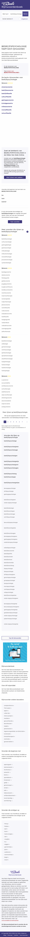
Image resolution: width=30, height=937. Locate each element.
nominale (6, 739)
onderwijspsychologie (10, 502)
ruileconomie (5, 310)
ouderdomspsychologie (11, 542)
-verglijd (6, 839)
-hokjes (6, 826)
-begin (6, 857)
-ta (5, 841)
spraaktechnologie (7, 355)
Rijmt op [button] (5, 14)
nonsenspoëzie (6, 299)
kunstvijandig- (8, 798)
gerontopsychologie (10, 577)
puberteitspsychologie (10, 618)
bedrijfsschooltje (9, 562)
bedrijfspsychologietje (11, 461)
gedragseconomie (8, 100)
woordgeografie (6, 328)
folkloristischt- (8, 793)
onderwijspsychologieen (11, 598)
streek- (6, 788)
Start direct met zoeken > (14, 177)
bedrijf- (4, 202)
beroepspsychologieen (10, 536)
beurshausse (7, 723)
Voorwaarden (24, 935)
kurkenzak (7, 734)
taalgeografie (6, 319)
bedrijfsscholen (8, 556)
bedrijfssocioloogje (9, 514)
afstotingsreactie (7, 398)
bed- (3, 198)
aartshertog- (8, 800)
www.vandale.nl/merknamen (10, 920)
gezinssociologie (6, 248)
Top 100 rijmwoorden (15, 638)
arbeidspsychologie (9, 547)
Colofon (16, 935)
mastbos (6, 718)
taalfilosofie (5, 316)
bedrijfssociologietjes (10, 595)
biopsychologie (8, 568)
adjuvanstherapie (7, 395)
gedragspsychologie (10, 494)
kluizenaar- (7, 780)
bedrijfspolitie (8, 553)
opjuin (6, 710)
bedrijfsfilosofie (7, 93)
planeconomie (6, 305)
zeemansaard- (8, 767)
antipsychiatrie (6, 406)
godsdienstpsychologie (10, 612)
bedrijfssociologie (7, 239)
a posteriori (5, 380)
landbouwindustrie (7, 290)
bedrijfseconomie (7, 90)
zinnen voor (11, 71)
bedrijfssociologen (9, 511)
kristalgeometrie (7, 103)
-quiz (5, 829)
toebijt (6, 726)
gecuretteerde (8, 721)
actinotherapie (6, 389)
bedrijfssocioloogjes (10, 533)
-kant (5, 831)
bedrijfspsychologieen (11, 446)
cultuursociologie (7, 242)
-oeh (5, 836)
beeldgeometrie (6, 272)
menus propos (8, 716)
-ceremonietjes (8, 854)
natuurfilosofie (6, 113)
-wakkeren (7, 852)
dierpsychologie (8, 571)
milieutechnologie (7, 253)
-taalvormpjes (8, 834)
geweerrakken (8, 741)
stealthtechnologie (7, 358)
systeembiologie (6, 262)
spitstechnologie (6, 353)
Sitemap (10, 935)
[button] (27, 232)
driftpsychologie (9, 491)
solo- (5, 790)
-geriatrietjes (8, 847)
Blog (5, 935)
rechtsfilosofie (6, 307)
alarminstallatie (6, 401)
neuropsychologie (9, 586)
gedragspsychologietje (10, 609)
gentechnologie (6, 347)
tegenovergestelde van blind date (14, 731)
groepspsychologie (9, 580)
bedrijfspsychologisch (11, 464)
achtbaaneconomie (7, 386)
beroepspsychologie (10, 488)
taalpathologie (6, 361)
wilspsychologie (8, 592)
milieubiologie (6, 251)
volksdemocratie (6, 325)
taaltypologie (6, 370)
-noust (6, 860)
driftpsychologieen (9, 574)
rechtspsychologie (9, 589)
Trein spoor (7, 708)
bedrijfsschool (8, 559)
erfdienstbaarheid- (9, 795)
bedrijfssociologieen (10, 499)
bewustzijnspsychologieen (11, 606)
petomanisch (8, 728)
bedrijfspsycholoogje (11, 450)
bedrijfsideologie (9, 508)
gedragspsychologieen (10, 539)
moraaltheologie (6, 257)
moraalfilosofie (6, 110)
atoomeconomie (7, 87)
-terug (6, 823)
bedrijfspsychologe (10, 441)
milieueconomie (7, 106)
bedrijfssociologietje (10, 528)
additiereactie (6, 392)
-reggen (6, 844)
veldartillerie (5, 322)
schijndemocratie (7, 313)
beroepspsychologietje (10, 603)
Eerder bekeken (7, 19)
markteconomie (6, 293)
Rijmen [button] (25, 14)
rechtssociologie (6, 350)
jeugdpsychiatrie (6, 284)
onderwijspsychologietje (11, 624)
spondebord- (7, 777)
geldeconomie (6, 281)
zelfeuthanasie (6, 331)
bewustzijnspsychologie (11, 522)
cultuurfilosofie (6, 97)
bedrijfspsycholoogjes (11, 468)
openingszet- (8, 764)
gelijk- (6, 782)
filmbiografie (5, 278)
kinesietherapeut (9, 736)
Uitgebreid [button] (24, 19)
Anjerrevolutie (6, 403)
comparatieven (8, 705)
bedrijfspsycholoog (10, 473)
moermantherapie (7, 296)
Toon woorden (15, 222)
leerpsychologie (8, 583)
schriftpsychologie (9, 517)
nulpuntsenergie (6, 301)
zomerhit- (7, 772)
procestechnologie (7, 259)
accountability (6, 383)
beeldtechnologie (7, 341)
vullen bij (6, 713)
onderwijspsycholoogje (10, 615)
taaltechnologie (6, 367)
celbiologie (5, 344)
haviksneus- (7, 769)
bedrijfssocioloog (9, 565)
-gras (5, 849)
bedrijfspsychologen (10, 455)
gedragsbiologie (6, 245)
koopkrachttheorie (7, 287)
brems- (6, 775)
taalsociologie (6, 364)
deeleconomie (6, 275)
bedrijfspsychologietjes (11, 482)
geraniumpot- (8, 785)
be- (3, 195)
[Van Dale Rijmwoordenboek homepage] (9, 3)
